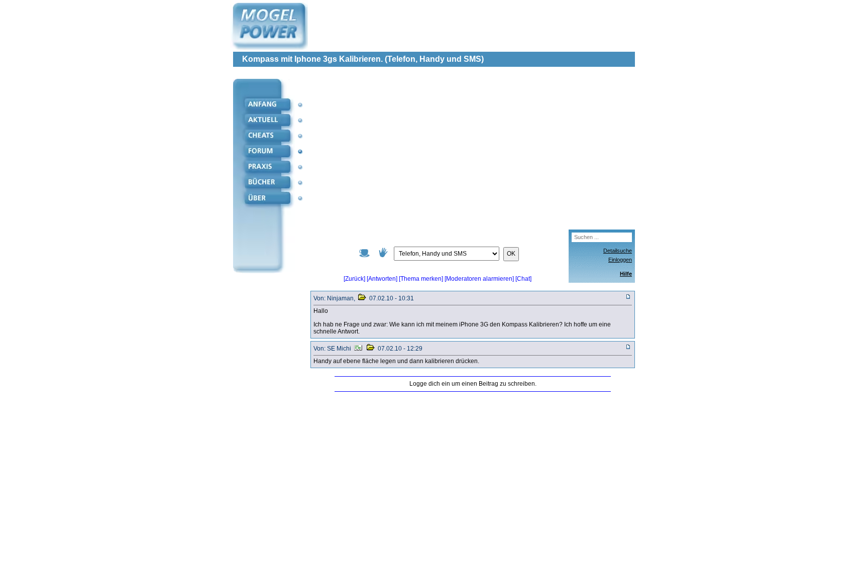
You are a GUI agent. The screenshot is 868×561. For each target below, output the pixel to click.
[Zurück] (354, 278)
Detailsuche (617, 251)
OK (511, 253)
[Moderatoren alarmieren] (480, 278)
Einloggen (620, 260)
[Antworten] (382, 278)
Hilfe (626, 274)
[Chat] (523, 278)
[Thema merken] (421, 278)
